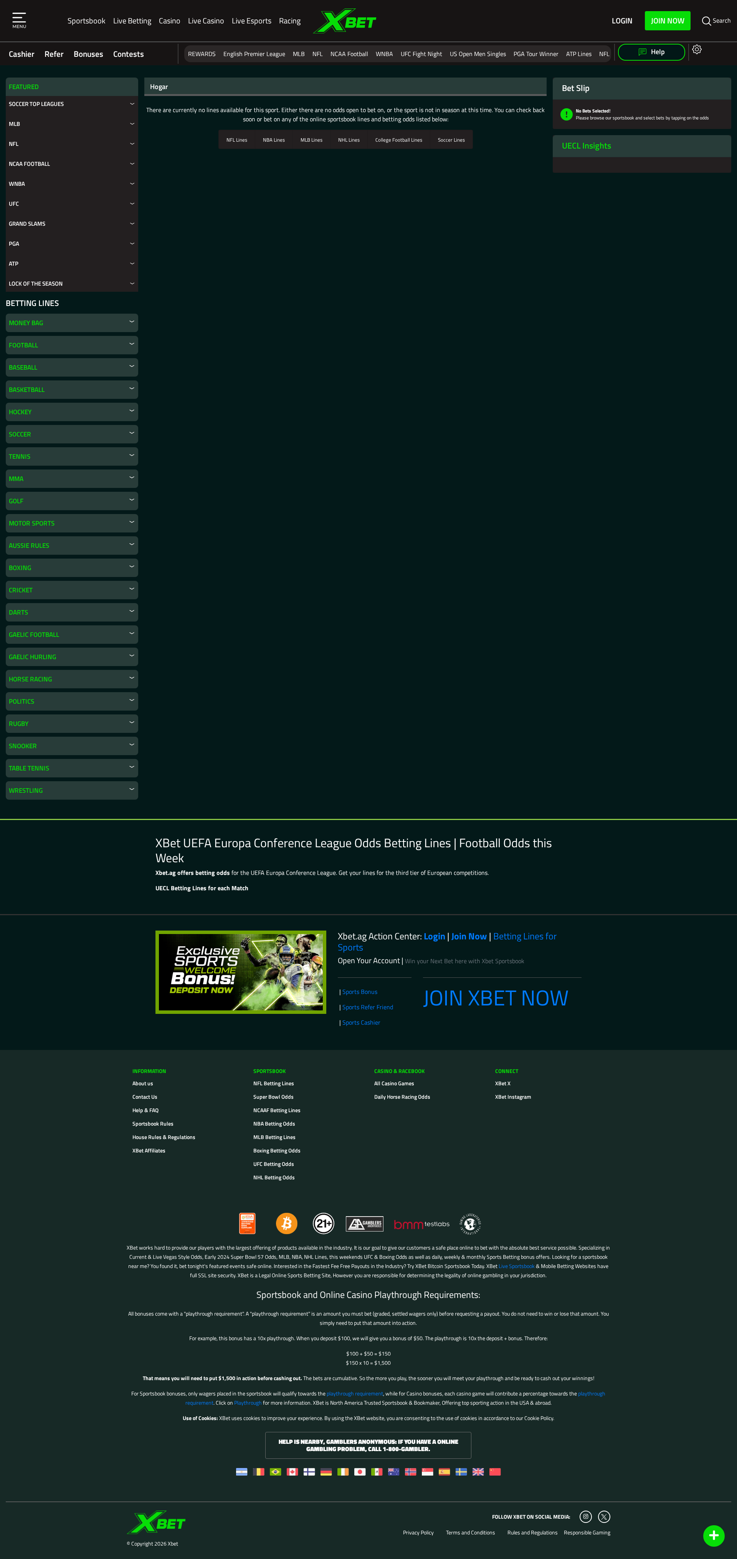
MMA (16, 479)
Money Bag (26, 323)
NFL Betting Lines (273, 1083)
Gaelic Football (34, 635)
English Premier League (254, 53)
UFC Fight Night (421, 53)
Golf (16, 501)
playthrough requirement (355, 1393)
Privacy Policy (418, 1532)
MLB (299, 53)
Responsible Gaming (587, 1532)
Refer (54, 54)
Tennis (19, 456)
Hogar (159, 86)
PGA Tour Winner (536, 53)
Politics (21, 701)
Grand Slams (27, 223)
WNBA (384, 53)
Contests (128, 54)
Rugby (18, 724)
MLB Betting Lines (274, 1137)
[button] (19, 21)
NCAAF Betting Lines (277, 1110)
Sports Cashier (361, 1022)
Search (721, 20)
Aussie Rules (29, 546)
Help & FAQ (145, 1110)
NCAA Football (349, 53)
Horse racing (30, 679)
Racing (290, 20)
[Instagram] (585, 1517)
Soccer (20, 434)
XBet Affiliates (148, 1150)
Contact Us (144, 1097)
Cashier (22, 54)
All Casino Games (394, 1083)
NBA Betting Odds (274, 1123)
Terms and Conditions (470, 1532)
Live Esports (251, 20)
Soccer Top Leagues (36, 103)
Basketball (27, 390)
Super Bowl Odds (273, 1097)
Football (23, 345)
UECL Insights (586, 145)
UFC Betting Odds (273, 1164)
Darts (18, 612)
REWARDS (202, 53)
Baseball (23, 367)
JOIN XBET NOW (496, 997)
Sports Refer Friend (367, 1007)
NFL (317, 53)
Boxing (20, 568)
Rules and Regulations (532, 1532)
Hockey (20, 412)
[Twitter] (604, 1517)
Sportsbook (87, 20)
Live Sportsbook (517, 1266)
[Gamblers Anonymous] (365, 1220)
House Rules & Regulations (163, 1137)
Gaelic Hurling (32, 657)
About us (142, 1083)
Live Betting (132, 20)
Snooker (23, 746)
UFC (14, 203)
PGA (14, 243)
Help (657, 51)
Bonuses (88, 54)
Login (622, 20)
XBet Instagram (513, 1097)
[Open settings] (695, 49)
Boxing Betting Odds (277, 1150)
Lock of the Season (36, 283)
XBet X (503, 1083)
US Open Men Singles (478, 53)
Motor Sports (32, 523)
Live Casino (206, 20)
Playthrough (248, 1403)
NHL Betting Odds (274, 1177)
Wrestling (26, 790)
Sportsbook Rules (153, 1123)
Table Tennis (29, 768)
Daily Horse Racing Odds (402, 1097)
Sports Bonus (359, 991)
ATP (13, 263)
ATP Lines (579, 53)
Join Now (667, 20)
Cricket (21, 590)
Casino (169, 20)
